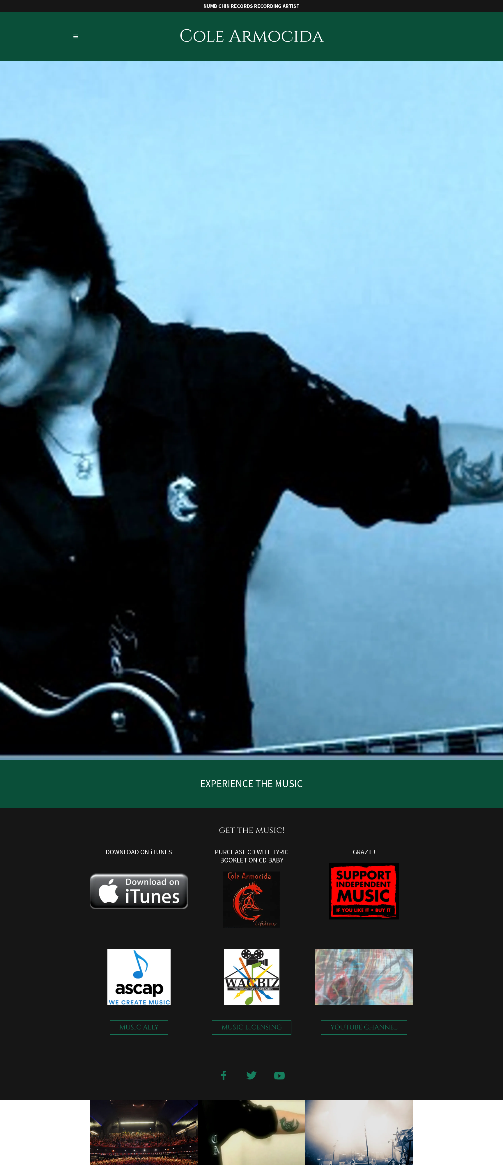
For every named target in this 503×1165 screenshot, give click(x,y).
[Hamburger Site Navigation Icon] (90, 36)
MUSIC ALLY (139, 1027)
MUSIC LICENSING (252, 1027)
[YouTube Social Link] (279, 1076)
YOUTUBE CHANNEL (364, 1027)
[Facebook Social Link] (224, 1076)
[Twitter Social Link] (251, 1076)
